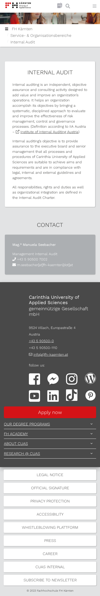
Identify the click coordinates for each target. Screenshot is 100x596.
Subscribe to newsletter (50, 580)
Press (50, 540)
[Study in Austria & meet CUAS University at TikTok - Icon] (71, 395)
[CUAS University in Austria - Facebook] (34, 379)
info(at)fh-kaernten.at (50, 354)
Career (50, 553)
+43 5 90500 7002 (32, 259)
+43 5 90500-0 (41, 341)
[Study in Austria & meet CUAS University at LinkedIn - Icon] (53, 396)
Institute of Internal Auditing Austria (49, 132)
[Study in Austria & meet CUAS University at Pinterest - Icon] (90, 395)
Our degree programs (27, 424)
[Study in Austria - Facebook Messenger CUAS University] (53, 379)
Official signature (50, 488)
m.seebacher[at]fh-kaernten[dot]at (45, 265)
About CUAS (16, 443)
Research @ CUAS (22, 453)
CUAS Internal (50, 567)
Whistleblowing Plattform (50, 527)
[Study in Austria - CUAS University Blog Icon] (90, 378)
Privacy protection (50, 501)
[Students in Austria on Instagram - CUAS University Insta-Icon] (71, 379)
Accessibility (50, 514)
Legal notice (50, 474)
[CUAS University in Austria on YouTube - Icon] (34, 396)
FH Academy (16, 434)
